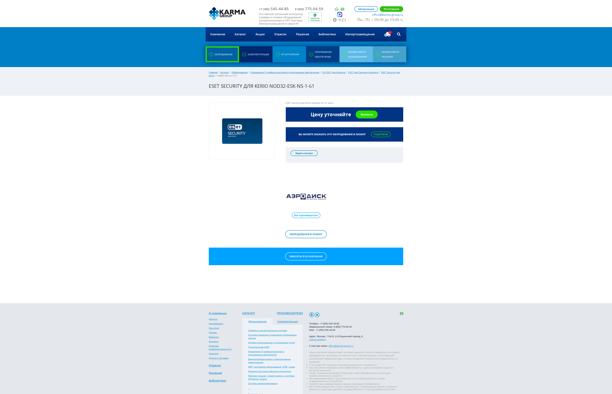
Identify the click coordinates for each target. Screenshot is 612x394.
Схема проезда (317, 339)
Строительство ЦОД (258, 347)
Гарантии (214, 353)
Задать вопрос (304, 153)
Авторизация (366, 9)
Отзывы (213, 332)
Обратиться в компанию (306, 256)
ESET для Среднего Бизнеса (363, 72)
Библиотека (217, 381)
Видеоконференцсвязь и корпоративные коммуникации (269, 361)
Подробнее (381, 134)
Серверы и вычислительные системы (267, 330)
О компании (217, 313)
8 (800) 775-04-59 (343, 326)
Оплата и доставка (218, 358)
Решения (215, 373)
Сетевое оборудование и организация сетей (271, 342)
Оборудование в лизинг (306, 234)
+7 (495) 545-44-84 (325, 329)
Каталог (224, 72)
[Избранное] (317, 314)
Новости (213, 319)
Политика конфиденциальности (220, 347)
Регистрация (391, 9)
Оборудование (240, 72)
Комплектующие (287, 321)
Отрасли (215, 365)
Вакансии (214, 337)
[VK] (311, 314)
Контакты (213, 341)
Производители (290, 313)
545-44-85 (274, 9)
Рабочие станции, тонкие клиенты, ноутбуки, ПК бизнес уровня (271, 377)
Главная (213, 72)
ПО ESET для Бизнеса (333, 72)
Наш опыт (214, 328)
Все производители (306, 215)
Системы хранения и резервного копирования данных (272, 336)
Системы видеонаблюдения (262, 383)
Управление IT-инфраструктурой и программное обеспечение (284, 72)
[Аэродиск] (306, 196)
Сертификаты (216, 323)
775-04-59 (309, 9)
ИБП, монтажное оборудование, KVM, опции (271, 367)
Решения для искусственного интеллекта (269, 371)
